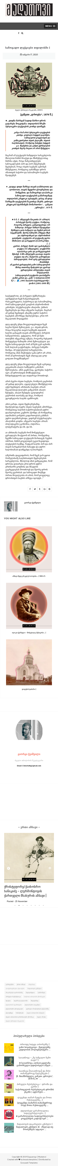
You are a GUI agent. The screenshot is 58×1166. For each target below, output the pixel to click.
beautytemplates (30, 1159)
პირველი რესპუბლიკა (13, 996)
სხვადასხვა (34, 1001)
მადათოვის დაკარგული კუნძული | (34, 1124)
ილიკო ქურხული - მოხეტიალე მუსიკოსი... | (29, 633)
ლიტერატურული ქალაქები (15, 988)
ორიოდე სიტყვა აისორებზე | (35, 1044)
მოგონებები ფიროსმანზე (14, 992)
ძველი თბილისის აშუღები (35, 1013)
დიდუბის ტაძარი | (29, 689)
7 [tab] (39, 905)
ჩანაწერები (19, 1013)
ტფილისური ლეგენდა (32, 1005)
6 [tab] (35, 905)
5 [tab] (31, 905)
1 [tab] (15, 905)
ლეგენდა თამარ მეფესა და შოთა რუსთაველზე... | (35, 1098)
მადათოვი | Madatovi (36, 1157)
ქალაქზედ (9, 1013)
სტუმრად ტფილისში (21, 1001)
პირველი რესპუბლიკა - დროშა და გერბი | (35, 1085)
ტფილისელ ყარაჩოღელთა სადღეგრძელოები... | (35, 1112)
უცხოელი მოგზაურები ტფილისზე (37, 1009)
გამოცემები (10, 984)
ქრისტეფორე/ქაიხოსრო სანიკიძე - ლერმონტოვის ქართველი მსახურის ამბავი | (25, 891)
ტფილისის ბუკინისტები (14, 1005)
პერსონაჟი (41, 992)
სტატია (8, 1001)
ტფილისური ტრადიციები (14, 1009)
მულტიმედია (30, 992)
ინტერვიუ (31, 984)
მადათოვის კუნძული (34, 988)
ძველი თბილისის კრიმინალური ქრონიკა (20, 1017)
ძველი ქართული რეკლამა (15, 1021)
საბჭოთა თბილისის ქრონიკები (34, 996)
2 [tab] (19, 905)
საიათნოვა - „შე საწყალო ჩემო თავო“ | (35, 1058)
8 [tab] (43, 905)
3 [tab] (23, 905)
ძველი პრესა (41, 1017)
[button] (50, 26)
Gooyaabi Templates (29, 1163)
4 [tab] (27, 905)
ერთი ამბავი (21, 984)
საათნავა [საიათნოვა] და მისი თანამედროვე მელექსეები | (34, 1072)
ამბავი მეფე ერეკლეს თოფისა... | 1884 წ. (28, 576)
